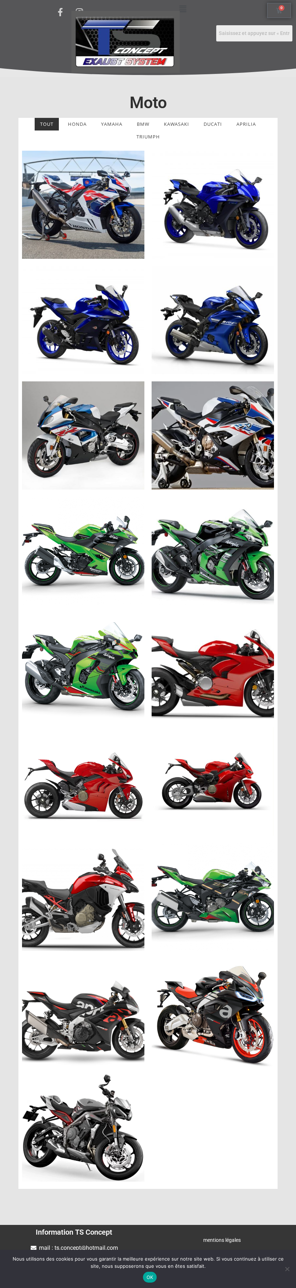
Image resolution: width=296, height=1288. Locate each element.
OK (150, 1277)
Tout (46, 124)
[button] (183, 9)
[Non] (287, 1268)
